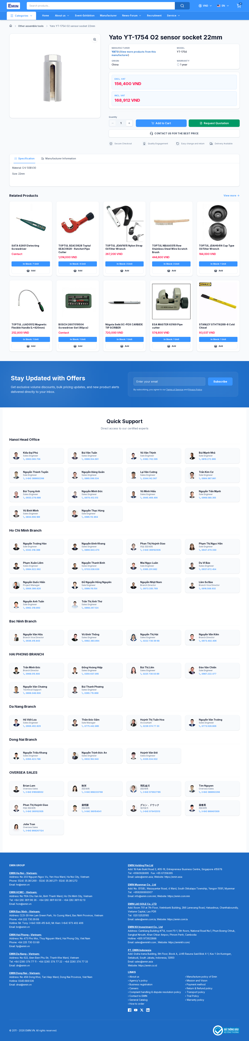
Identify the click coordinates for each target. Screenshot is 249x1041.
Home (45, 15)
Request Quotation (216, 123)
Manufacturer (108, 15)
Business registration (140, 984)
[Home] (10, 25)
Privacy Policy (195, 389)
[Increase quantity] (129, 123)
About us (60, 15)
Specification (26, 158)
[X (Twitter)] (141, 1010)
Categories (21, 15)
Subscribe (220, 381)
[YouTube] (135, 1010)
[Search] (182, 5)
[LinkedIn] (148, 1010)
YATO (115, 51)
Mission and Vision (197, 980)
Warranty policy (195, 999)
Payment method (196, 984)
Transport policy (196, 992)
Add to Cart (163, 123)
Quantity (113, 117)
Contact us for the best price (176, 133)
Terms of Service (174, 389)
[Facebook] (129, 1010)
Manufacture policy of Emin (202, 976)
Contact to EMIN (138, 995)
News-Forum (130, 15)
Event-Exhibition (85, 15)
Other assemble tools (31, 26)
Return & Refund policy (199, 988)
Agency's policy (138, 980)
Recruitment (154, 15)
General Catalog (138, 999)
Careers (133, 988)
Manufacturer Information (60, 158)
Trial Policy (193, 995)
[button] (55, 75)
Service (171, 15)
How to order (136, 1003)
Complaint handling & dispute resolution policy (155, 992)
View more (230, 195)
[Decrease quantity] (113, 123)
